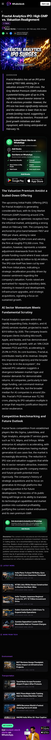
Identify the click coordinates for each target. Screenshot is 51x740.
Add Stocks (25, 174)
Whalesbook (18, 3)
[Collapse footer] (48, 721)
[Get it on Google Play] (15, 180)
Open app (45, 4)
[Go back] (1, 12)
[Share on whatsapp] (3, 33)
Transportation (8, 676)
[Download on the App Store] (35, 180)
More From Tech (10, 634)
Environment (7, 656)
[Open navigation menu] (2, 3)
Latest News (8, 565)
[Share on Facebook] (10, 33)
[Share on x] (7, 33)
